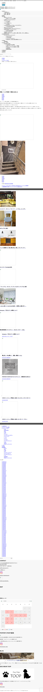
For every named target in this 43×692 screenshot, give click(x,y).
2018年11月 (4, 518)
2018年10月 (4, 519)
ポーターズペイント (8, 440)
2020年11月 (4, 495)
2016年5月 (4, 551)
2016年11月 (4, 545)
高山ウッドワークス (8, 17)
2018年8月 (4, 521)
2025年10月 (4, 462)
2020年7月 (4, 499)
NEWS (3, 15)
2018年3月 (4, 527)
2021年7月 (4, 486)
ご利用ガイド (6, 12)
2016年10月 (4, 546)
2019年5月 (4, 511)
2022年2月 (4, 481)
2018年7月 (4, 522)
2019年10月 (4, 506)
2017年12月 (4, 530)
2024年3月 (4, 472)
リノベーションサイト (10, 38)
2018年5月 (4, 525)
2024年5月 (4, 471)
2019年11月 (4, 505)
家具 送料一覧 (7, 14)
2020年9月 (4, 497)
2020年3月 (4, 501)
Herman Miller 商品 (9, 30)
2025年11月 (4, 461)
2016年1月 (4, 556)
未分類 (3, 446)
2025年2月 (4, 469)
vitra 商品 (8, 21)
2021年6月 (4, 487)
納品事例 (6, 41)
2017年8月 (4, 535)
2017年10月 (4, 532)
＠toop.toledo (2, 686)
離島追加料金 (8, 49)
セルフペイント (9, 36)
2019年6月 (4, 510)
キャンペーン (6, 436)
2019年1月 (4, 516)
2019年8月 (4, 508)
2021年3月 (4, 490)
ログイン (3, 3)
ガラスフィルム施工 (6, 427)
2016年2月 (4, 555)
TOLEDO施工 (8, 37)
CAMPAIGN (4, 426)
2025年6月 (4, 466)
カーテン (6, 434)
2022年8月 (4, 478)
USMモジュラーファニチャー (9, 19)
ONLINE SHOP (5, 42)
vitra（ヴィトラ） (7, 20)
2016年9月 (4, 547)
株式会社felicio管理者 (9, 183)
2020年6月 (4, 500)
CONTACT (4, 50)
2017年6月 (4, 537)
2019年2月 (4, 515)
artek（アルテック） (8, 22)
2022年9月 (4, 477)
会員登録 (3, 2)
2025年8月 (4, 465)
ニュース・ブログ (5, 428)
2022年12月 (4, 475)
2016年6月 (4, 550)
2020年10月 (4, 496)
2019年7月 (4, 509)
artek (5, 429)
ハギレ (3, 445)
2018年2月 (4, 528)
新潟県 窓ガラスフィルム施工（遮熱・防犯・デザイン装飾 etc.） (16, 32)
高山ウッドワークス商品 (11, 18)
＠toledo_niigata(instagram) (4, 575)
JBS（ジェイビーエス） (8, 27)
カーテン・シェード (8, 452)
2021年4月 (4, 489)
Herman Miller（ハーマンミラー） (10, 29)
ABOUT (3, 11)
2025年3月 (4, 468)
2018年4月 (4, 526)
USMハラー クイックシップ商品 (12, 45)
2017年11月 (4, 531)
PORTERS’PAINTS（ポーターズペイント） (12, 28)
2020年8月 (4, 498)
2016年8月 (4, 548)
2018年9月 (4, 520)
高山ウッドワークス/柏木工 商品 (12, 46)
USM (5, 432)
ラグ (5, 441)
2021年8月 (4, 485)
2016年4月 (4, 552)
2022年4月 (4, 479)
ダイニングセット (7, 453)
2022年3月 (4, 480)
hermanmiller (6, 430)
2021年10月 (4, 482)
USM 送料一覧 (7, 13)
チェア (5, 438)
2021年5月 (4, 488)
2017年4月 (4, 539)
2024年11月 (4, 470)
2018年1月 (4, 529)
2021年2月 (4, 491)
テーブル (6, 439)
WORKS (3, 40)
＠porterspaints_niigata (4, 646)
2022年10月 (4, 476)
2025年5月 (4, 467)
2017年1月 (4, 542)
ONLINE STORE (7, 43)
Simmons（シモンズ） (8, 31)
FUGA (5, 448)
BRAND (3, 16)
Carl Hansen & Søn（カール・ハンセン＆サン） (13, 25)
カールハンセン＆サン (8, 435)
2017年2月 (4, 541)
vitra (5, 433)
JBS (5, 431)
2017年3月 (4, 540)
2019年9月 (4, 507)
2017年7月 (4, 536)
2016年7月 (4, 549)
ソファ (5, 437)
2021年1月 (4, 492)
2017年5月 (4, 538)
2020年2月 (4, 502)
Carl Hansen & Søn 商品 (10, 26)
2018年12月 (4, 517)
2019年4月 (4, 512)
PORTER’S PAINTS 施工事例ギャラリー (14, 39)
